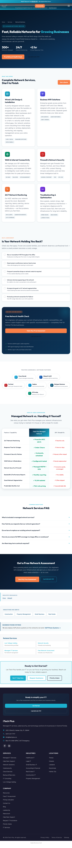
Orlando (51, 761)
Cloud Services (7, 771)
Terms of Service (56, 837)
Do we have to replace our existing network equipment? (21, 530)
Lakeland (52, 764)
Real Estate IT (30, 771)
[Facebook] (4, 745)
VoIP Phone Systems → (53, 628)
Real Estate (52, 614)
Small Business (39, 614)
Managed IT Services (11, 651)
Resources (6, 793)
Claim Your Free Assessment (36, 331)
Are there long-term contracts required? (15, 543)
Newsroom (6, 813)
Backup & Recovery (9, 775)
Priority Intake (40, 5)
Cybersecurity (7, 768)
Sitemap (66, 837)
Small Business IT (31, 764)
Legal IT (28, 761)
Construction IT (31, 775)
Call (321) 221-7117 (33, 57)
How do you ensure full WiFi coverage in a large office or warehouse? (25, 537)
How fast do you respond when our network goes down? (21, 524)
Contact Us (6, 803)
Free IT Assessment (9, 796)
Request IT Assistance (10, 820)
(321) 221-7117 (35, 1)
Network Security (44, 644)
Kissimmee (52, 768)
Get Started (36, 706)
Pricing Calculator (8, 800)
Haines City (52, 771)
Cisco (4, 598)
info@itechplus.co (11, 737)
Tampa (51, 757)
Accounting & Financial (33, 768)
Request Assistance (36, 678)
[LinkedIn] (9, 745)
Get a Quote (64, 82)
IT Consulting (7, 778)
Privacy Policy (45, 837)
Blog (4, 806)
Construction (9, 614)
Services (10, 22)
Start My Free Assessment (27, 579)
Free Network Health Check (13, 57)
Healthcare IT (30, 757)
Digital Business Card (36, 843)
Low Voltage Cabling (11, 644)
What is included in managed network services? (18, 517)
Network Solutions (9, 764)
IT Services (6, 827)
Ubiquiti (9, 598)
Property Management (24, 614)
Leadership (6, 810)
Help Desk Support (9, 761)
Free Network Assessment (46, 651)
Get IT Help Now (18, 678)
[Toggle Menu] (68, 5)
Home (3, 22)
